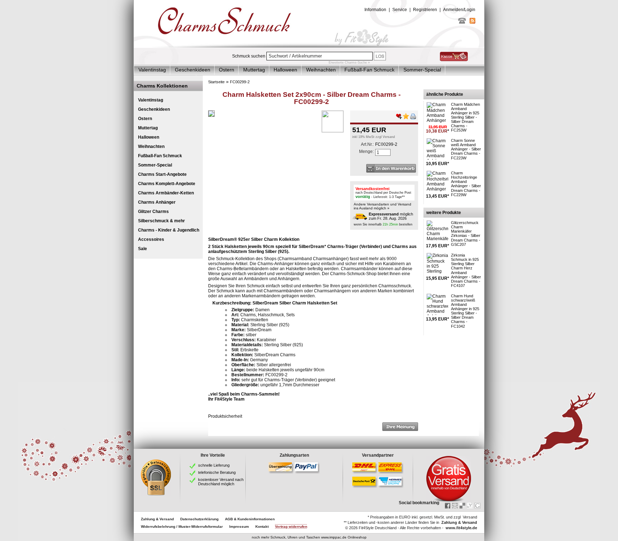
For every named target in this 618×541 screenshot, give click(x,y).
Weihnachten (321, 70)
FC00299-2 (240, 82)
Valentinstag (152, 70)
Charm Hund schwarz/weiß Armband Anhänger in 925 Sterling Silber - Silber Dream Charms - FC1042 (465, 311)
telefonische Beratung (217, 472)
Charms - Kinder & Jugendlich (168, 230)
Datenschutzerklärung (199, 519)
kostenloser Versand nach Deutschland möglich (221, 481)
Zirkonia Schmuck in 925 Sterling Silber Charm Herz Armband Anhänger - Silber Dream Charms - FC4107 (466, 270)
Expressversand (384, 214)
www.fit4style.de (461, 528)
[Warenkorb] (454, 59)
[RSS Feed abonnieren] (472, 22)
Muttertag (254, 70)
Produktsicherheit (225, 416)
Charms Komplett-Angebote (166, 183)
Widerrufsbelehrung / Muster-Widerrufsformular (182, 526)
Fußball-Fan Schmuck (369, 70)
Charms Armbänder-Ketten (166, 192)
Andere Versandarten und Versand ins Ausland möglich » (382, 206)
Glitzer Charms (153, 211)
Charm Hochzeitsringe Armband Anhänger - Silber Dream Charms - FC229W (466, 184)
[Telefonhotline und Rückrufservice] (462, 22)
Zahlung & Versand (157, 519)
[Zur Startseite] (309, 46)
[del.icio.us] (462, 505)
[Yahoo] (470, 505)
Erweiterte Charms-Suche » (349, 62)
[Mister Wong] (455, 505)
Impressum (239, 526)
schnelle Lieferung (214, 465)
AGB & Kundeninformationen (250, 519)
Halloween (285, 70)
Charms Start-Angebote (162, 174)
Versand (389, 137)
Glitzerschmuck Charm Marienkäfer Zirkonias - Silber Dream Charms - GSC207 (465, 233)
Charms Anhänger (157, 202)
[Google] (477, 505)
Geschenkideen (192, 70)
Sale (142, 248)
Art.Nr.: (367, 144)
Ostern (226, 70)
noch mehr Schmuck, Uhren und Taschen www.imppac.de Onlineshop (309, 537)
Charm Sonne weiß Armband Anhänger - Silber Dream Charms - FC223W (466, 149)
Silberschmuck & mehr (161, 220)
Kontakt (262, 526)
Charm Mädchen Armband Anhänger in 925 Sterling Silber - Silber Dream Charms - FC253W (465, 117)
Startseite (216, 82)
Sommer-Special (422, 70)
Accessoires (151, 239)
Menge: (366, 151)
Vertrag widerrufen (291, 526)
